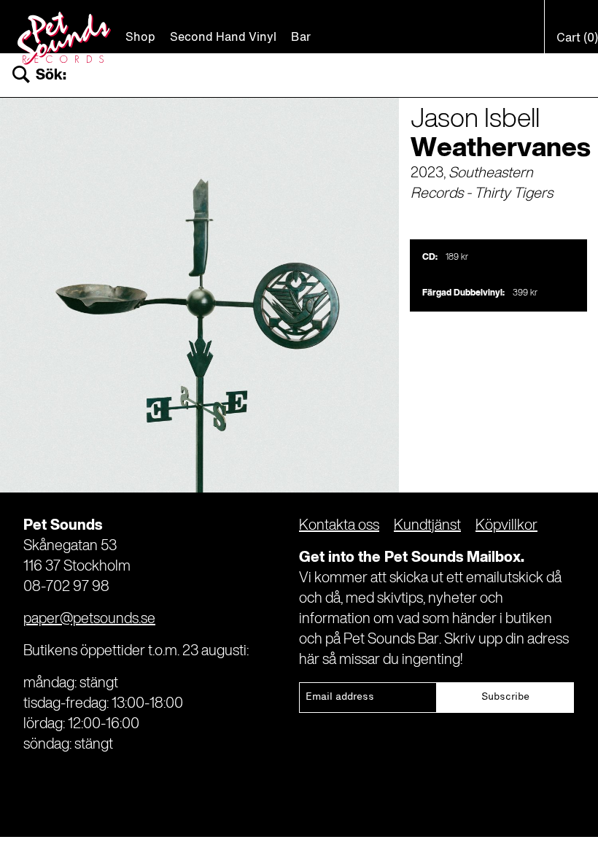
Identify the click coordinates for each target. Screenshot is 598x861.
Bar (301, 38)
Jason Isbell (475, 120)
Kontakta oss (339, 526)
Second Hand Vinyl (223, 38)
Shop (140, 38)
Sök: (51, 75)
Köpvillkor (506, 526)
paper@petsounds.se (89, 619)
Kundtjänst (427, 526)
